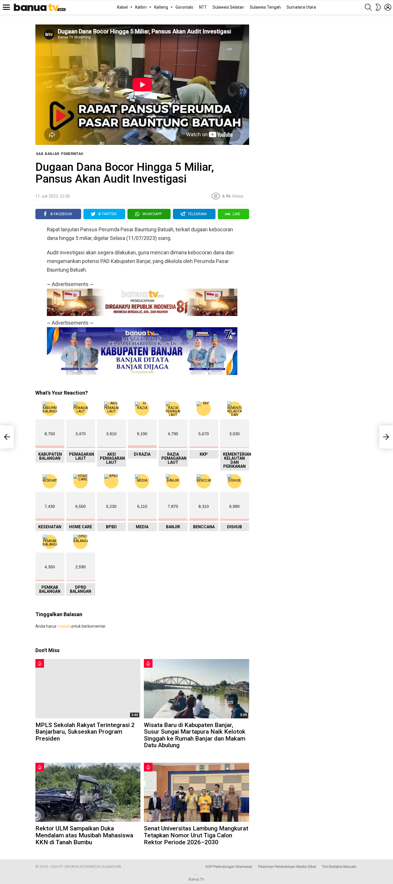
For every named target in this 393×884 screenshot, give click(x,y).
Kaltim (141, 7)
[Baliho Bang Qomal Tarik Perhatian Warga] (7, 436)
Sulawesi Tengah (265, 7)
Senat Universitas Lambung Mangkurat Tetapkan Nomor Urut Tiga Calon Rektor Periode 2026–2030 (196, 835)
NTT (203, 7)
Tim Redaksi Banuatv (339, 866)
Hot (39, 663)
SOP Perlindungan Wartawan (228, 866)
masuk (63, 626)
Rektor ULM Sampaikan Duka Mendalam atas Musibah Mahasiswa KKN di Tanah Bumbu (84, 835)
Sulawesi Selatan (228, 7)
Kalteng (161, 7)
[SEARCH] (368, 7)
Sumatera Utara (301, 7)
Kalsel (122, 7)
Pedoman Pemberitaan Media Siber (287, 866)
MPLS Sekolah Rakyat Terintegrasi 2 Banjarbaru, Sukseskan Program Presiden (85, 732)
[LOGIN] (387, 7)
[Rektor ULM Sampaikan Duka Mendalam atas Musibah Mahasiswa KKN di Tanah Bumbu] (87, 792)
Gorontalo (184, 7)
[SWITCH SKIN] (378, 7)
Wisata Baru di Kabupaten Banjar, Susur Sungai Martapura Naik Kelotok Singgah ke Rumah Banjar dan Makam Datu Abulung (194, 735)
